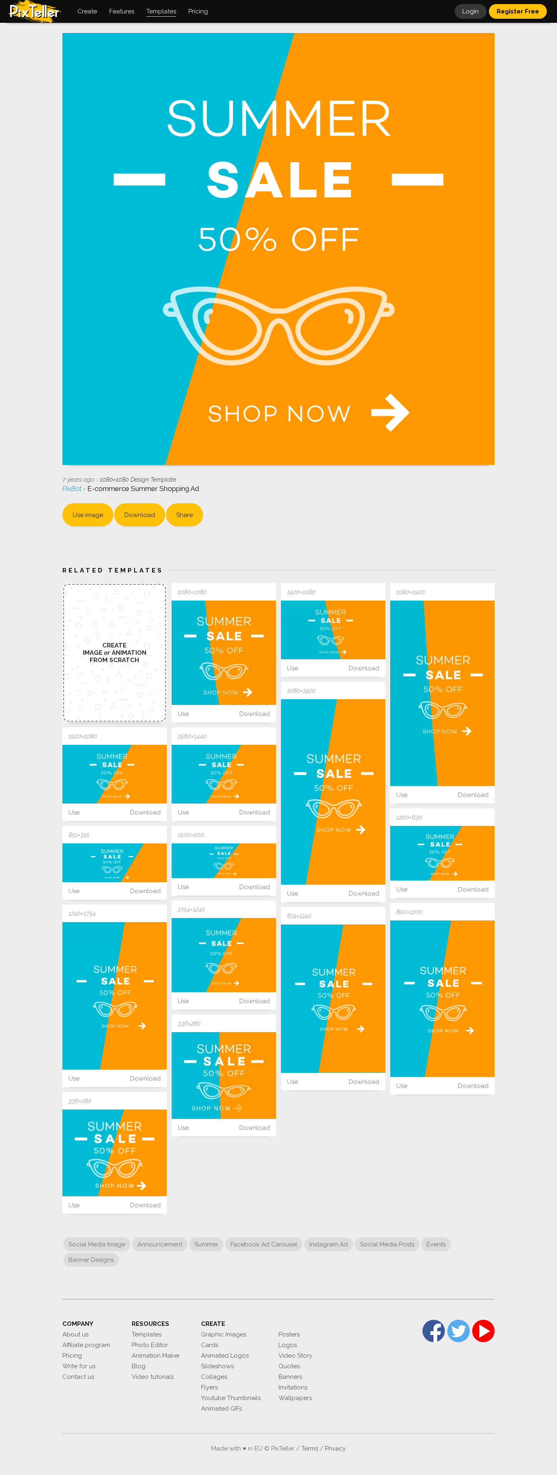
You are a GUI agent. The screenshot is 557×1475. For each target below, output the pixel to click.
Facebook (433, 1331)
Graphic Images (223, 1334)
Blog (139, 1366)
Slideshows (217, 1366)
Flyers (209, 1387)
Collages (214, 1376)
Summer (206, 1244)
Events (436, 1244)
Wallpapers (295, 1398)
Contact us (78, 1376)
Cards (209, 1345)
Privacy (335, 1448)
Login (470, 11)
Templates (146, 1334)
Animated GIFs (221, 1408)
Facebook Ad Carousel (263, 1244)
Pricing (72, 1355)
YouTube (483, 1331)
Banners (290, 1376)
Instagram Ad (328, 1244)
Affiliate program (86, 1345)
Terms (309, 1448)
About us (75, 1334)
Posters (289, 1334)
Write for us (78, 1366)
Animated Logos (225, 1355)
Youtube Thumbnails (231, 1398)
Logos (287, 1345)
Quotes (289, 1366)
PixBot (72, 488)
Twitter (458, 1331)
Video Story (295, 1355)
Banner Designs (91, 1260)
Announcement (159, 1244)
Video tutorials (153, 1376)
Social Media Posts (387, 1244)
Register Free (518, 11)
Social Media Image (97, 1244)
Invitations (292, 1387)
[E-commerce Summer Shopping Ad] (224, 653)
